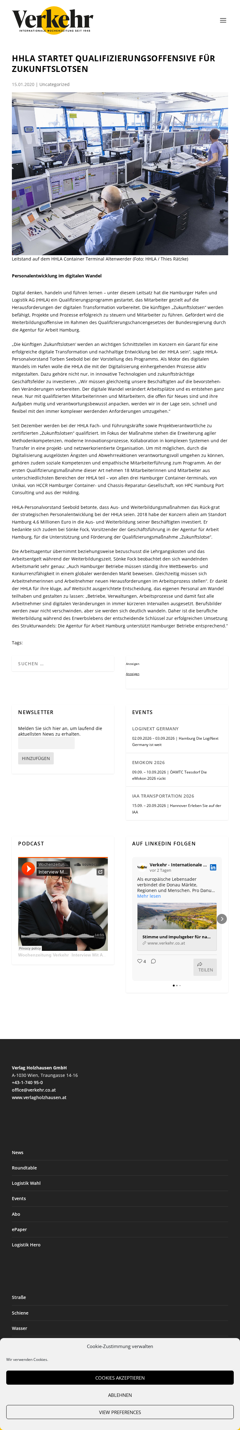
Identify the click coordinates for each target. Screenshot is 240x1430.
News (17, 1152)
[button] (132, 919)
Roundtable (24, 1168)
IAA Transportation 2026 (163, 796)
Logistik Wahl (26, 1183)
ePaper (19, 1229)
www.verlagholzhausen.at (39, 1097)
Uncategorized (54, 84)
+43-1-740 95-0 (27, 1082)
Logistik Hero (26, 1245)
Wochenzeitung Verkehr (43, 954)
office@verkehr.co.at (34, 1090)
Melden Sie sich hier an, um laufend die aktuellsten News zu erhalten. (60, 731)
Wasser (19, 1328)
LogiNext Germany (155, 729)
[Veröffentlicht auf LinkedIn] (213, 867)
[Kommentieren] (151, 967)
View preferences (120, 1412)
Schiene (20, 1313)
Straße (19, 1297)
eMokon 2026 (148, 762)
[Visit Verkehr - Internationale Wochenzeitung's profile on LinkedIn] (142, 867)
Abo (16, 1214)
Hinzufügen (36, 758)
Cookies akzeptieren (120, 1378)
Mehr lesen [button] (149, 896)
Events (19, 1198)
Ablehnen (120, 1395)
